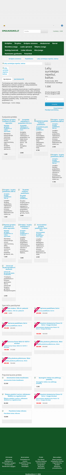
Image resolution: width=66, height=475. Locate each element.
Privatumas (9, 465)
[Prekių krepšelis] (57, 25)
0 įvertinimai (58, 108)
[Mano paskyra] (53, 25)
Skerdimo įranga (11, 47)
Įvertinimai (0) (19, 79)
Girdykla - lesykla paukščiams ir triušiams (24, 233)
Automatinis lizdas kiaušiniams (14, 380)
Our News (41, 459)
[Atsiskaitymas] (59, 25)
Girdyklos (8, 43)
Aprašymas (7, 79)
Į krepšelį (54, 104)
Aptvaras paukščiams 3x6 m (13, 325)
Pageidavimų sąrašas (57, 464)
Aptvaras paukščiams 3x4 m (45, 311)
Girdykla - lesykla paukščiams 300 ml (7, 196)
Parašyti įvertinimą (51, 110)
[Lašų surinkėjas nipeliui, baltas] (22, 63)
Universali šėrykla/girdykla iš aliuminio (9, 273)
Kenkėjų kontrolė (11, 50)
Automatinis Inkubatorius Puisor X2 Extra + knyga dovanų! (47, 328)
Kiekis (46, 96)
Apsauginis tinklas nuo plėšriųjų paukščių (46, 382)
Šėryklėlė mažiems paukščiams (24, 197)
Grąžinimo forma (25, 463)
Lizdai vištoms (26, 50)
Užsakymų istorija (57, 461)
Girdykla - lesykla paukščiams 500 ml (56, 161)
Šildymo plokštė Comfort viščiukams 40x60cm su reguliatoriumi (16, 399)
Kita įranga (38, 50)
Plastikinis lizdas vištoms (12, 413)
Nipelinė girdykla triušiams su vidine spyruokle (8, 128)
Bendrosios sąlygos (8, 466)
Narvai (54, 43)
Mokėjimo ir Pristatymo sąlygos (9, 462)
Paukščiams (29, 59)
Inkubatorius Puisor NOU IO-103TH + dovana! (16, 346)
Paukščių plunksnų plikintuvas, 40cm (47, 344)
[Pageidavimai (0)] (55, 25)
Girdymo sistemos (31, 43)
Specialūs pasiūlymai (41, 467)
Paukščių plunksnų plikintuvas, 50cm (15, 361)
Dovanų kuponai (41, 461)
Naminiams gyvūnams (13, 54)
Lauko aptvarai (26, 47)
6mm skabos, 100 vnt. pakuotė (14, 311)
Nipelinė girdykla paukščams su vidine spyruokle (8, 233)
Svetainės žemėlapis (24, 465)
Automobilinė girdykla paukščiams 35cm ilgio (40, 234)
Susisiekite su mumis (25, 460)
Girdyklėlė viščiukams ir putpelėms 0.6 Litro (24, 128)
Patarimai (28, 54)
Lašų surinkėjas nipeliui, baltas (47, 59)
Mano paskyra (57, 459)
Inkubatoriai (45, 43)
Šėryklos (18, 43)
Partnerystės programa (41, 464)
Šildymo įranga (40, 47)
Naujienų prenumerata (57, 467)
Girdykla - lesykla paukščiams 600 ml (56, 126)
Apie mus (9, 459)
